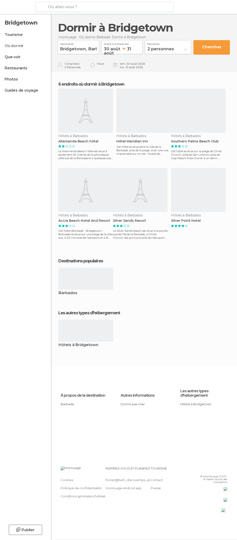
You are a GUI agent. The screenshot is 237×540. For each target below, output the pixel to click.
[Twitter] (212, 469)
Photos (11, 79)
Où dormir (14, 46)
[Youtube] (224, 469)
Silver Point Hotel (186, 221)
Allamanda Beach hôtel (78, 141)
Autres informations (138, 395)
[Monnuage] (17, 7)
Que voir (12, 57)
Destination (67, 43)
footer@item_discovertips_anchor (131, 480)
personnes (153, 43)
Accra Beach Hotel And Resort (84, 221)
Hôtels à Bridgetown (78, 345)
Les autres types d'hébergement (194, 393)
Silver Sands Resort (129, 221)
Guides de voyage (21, 90)
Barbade (67, 404)
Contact (157, 480)
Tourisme (13, 34)
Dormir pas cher (133, 404)
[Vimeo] (218, 469)
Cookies (67, 480)
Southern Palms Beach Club (195, 141)
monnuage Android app (124, 488)
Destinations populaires (80, 261)
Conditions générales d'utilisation (85, 496)
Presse (156, 488)
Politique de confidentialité (81, 488)
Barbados (68, 293)
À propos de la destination (83, 395)
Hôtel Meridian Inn (132, 141)
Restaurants (16, 68)
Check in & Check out (116, 43)
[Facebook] (206, 469)
